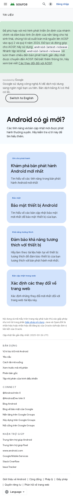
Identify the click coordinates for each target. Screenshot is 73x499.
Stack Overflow (11, 461)
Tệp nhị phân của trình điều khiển (20, 378)
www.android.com (13, 450)
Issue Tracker (9, 466)
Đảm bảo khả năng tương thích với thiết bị (34, 242)
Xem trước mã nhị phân (15, 367)
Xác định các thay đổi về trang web (34, 286)
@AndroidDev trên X (14, 398)
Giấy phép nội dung (34, 322)
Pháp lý (49, 479)
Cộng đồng (35, 479)
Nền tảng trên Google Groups (19, 414)
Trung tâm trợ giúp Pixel (15, 445)
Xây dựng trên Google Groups (19, 420)
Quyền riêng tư (13, 484)
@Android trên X (12, 392)
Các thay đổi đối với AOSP (35, 63)
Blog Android (10, 403)
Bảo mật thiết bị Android (34, 205)
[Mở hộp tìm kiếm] (44, 4)
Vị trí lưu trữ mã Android (15, 351)
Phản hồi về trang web (37, 484)
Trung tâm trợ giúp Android (17, 439)
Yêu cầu (7, 356)
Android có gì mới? (36, 119)
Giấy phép (62, 479)
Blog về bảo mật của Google (18, 409)
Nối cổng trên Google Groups (18, 425)
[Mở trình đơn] (5, 4)
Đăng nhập (62, 4)
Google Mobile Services (15, 456)
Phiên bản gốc (10, 373)
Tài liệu (8, 14)
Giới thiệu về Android (14, 479)
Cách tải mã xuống (13, 362)
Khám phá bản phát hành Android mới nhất (34, 168)
